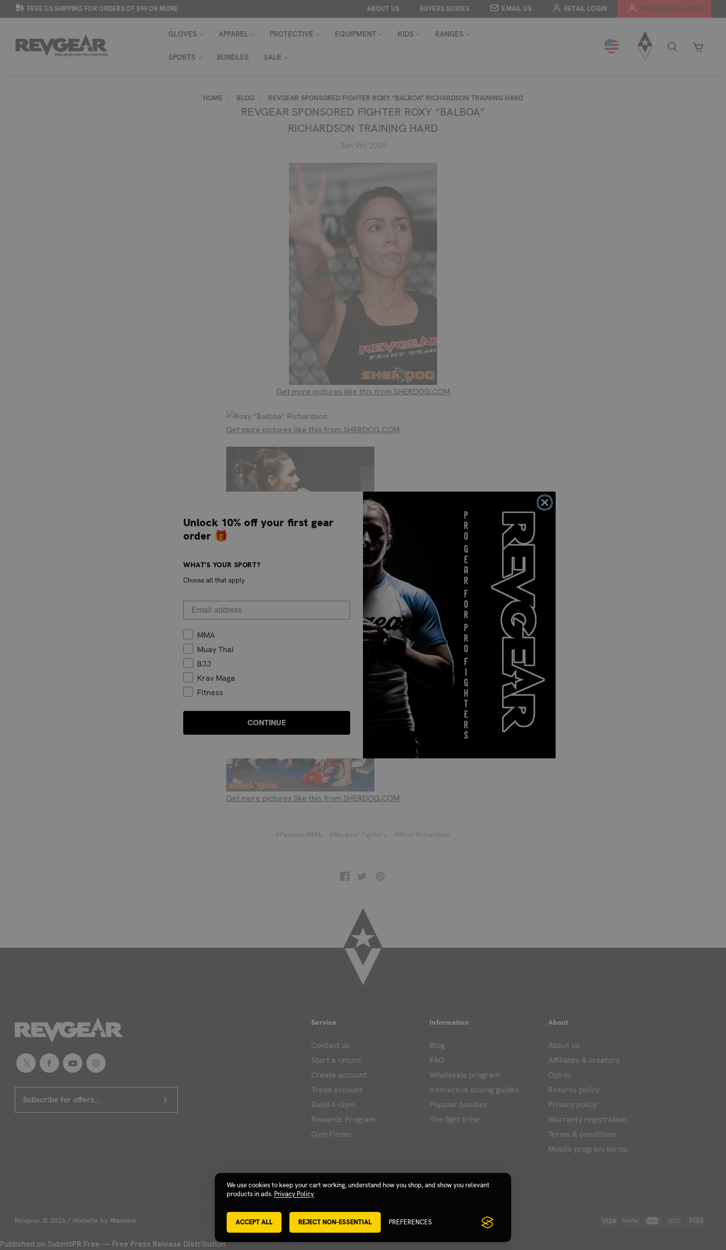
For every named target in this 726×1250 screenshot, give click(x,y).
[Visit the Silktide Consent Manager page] (487, 1222)
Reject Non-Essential (335, 1222)
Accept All (254, 1222)
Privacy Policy (294, 1194)
